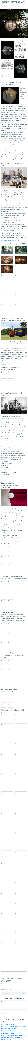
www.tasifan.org (5, 364)
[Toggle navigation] (4, 7)
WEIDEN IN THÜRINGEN (13, 2)
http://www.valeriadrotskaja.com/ (10, 240)
